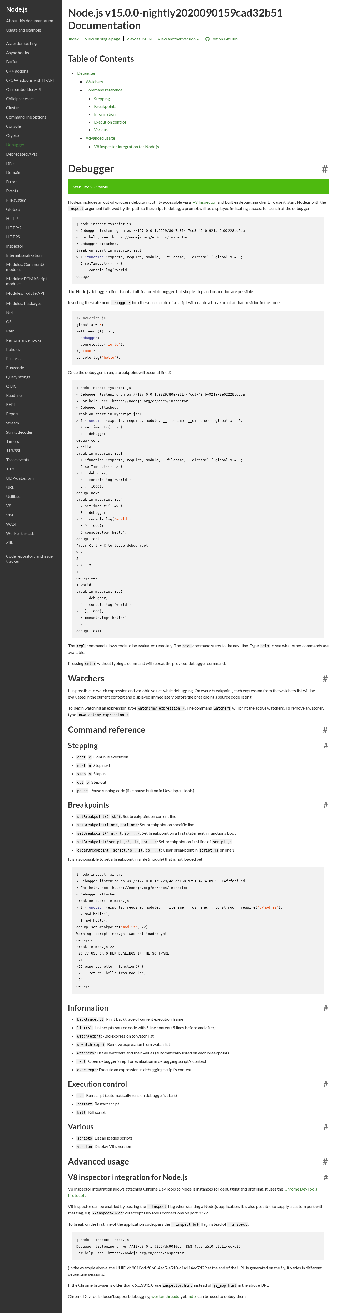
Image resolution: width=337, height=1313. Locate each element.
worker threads (165, 1296)
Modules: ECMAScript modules (26, 281)
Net (9, 312)
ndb (192, 1296)
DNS (10, 163)
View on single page (102, 38)
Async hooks (17, 52)
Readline (14, 395)
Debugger (15, 144)
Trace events (17, 459)
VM (9, 514)
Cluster (12, 107)
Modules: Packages (24, 303)
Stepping (102, 98)
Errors (11, 181)
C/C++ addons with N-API (30, 80)
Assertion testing (21, 43)
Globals (13, 209)
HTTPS (13, 236)
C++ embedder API (23, 89)
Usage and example (23, 29)
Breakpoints (105, 106)
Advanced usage (100, 137)
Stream (12, 422)
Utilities (13, 496)
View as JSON (139, 38)
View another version (178, 38)
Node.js (17, 9)
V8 (8, 505)
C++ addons (17, 70)
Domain (13, 172)
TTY (10, 468)
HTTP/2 (14, 227)
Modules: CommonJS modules (25, 267)
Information (105, 113)
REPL (11, 404)
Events (12, 190)
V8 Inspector (204, 201)
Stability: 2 (82, 186)
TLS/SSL (13, 450)
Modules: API (25, 292)
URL (10, 487)
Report (12, 413)
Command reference (104, 89)
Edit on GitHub (224, 38)
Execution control (110, 121)
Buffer (12, 61)
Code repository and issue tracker (29, 558)
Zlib (9, 542)
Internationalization (24, 255)
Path (10, 330)
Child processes (20, 98)
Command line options (26, 116)
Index (74, 38)
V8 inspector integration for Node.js (126, 146)
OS (9, 321)
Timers (12, 441)
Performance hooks (24, 339)
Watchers (94, 81)
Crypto (12, 135)
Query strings (18, 376)
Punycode (15, 367)
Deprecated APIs (21, 153)
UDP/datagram (20, 477)
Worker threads (20, 533)
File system (16, 199)
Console (13, 126)
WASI (11, 523)
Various (101, 129)
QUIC (11, 385)
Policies (13, 349)
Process (13, 358)
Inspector (14, 245)
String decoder (19, 431)
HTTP (12, 218)
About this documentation (29, 20)
